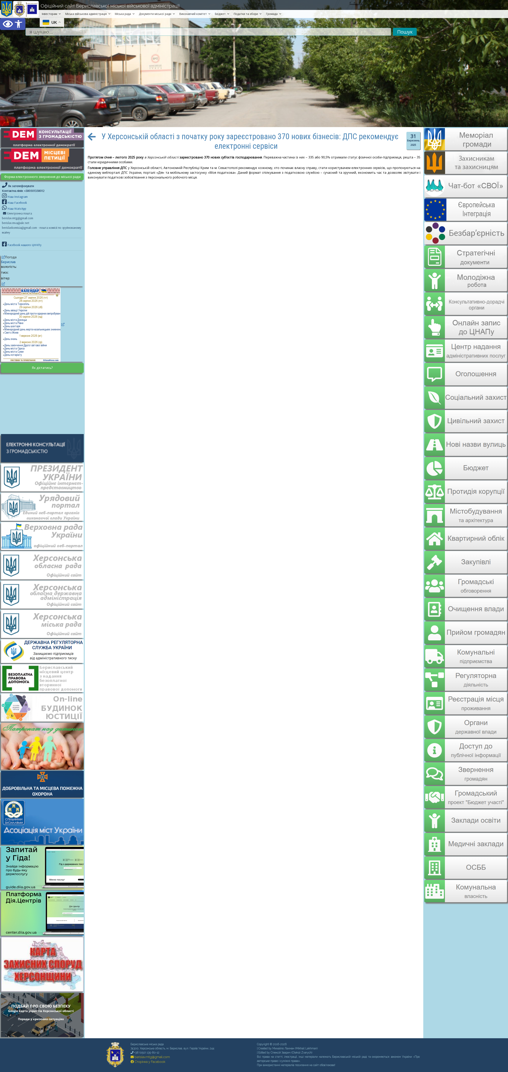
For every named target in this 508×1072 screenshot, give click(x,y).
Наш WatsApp (16, 208)
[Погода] (3, 257)
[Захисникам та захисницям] (465, 172)
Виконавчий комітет (193, 14)
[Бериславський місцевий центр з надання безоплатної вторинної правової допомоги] (44, 678)
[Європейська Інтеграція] (465, 218)
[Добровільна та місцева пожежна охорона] (44, 784)
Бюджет (220, 14)
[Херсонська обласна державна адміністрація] (44, 594)
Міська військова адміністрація (86, 14)
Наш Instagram (18, 197)
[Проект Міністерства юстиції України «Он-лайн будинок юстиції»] (44, 707)
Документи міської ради (155, 14)
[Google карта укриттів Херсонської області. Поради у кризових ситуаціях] (44, 1036)
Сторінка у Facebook (149, 1062)
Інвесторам (49, 14)
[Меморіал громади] (465, 149)
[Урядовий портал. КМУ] (44, 506)
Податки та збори (246, 14)
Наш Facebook (17, 203)
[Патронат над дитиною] (44, 746)
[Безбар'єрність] (465, 241)
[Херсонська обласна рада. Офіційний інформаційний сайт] (44, 565)
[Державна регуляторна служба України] (44, 650)
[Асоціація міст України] (44, 821)
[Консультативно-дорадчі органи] (465, 300)
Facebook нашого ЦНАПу (24, 245)
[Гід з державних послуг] (44, 888)
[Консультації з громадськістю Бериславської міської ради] (44, 448)
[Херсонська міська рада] (44, 623)
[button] (12, 24)
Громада (272, 14)
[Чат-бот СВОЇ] (465, 195)
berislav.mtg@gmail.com (152, 1057)
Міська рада (123, 14)
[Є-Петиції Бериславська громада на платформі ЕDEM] (44, 159)
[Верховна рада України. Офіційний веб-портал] (44, 536)
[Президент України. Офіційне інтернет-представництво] (44, 477)
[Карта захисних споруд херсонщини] (44, 990)
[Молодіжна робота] (465, 277)
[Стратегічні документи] (465, 254)
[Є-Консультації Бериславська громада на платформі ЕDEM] (44, 137)
